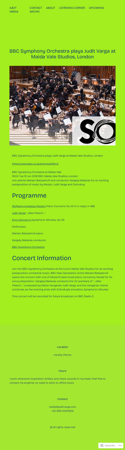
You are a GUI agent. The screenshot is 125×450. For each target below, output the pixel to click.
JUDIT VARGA (13, 9)
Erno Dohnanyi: (21, 219)
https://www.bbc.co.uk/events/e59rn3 (35, 163)
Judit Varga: (19, 213)
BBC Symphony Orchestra (28, 247)
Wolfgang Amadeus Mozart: (29, 206)
